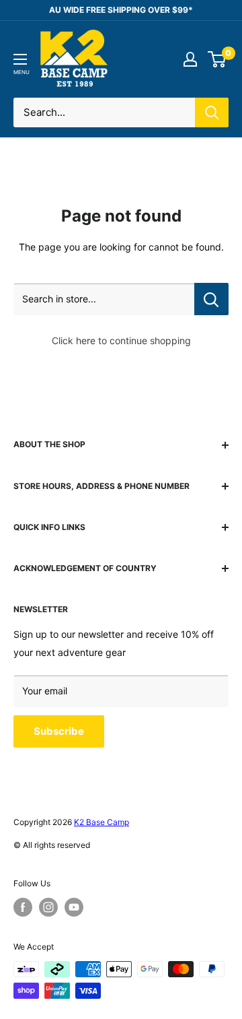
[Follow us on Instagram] (48, 907)
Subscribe (59, 731)
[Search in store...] (211, 299)
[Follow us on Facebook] (22, 907)
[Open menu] (20, 59)
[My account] (190, 59)
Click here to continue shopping (121, 340)
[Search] (212, 112)
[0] (217, 59)
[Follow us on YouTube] (74, 907)
